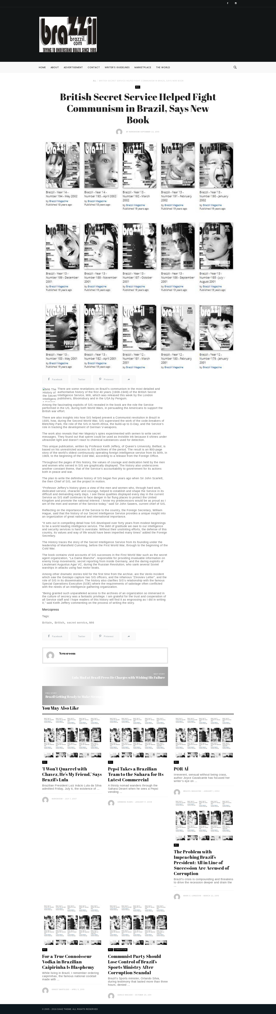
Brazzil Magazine (192, 791)
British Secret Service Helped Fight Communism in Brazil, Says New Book (141, 80)
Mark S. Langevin (192, 896)
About (55, 67)
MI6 (91, 622)
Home (42, 67)
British (59, 622)
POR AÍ (181, 769)
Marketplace (142, 67)
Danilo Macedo (125, 995)
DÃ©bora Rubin (125, 802)
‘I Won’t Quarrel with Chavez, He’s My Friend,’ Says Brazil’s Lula (72, 774)
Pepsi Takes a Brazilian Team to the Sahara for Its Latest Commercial (136, 774)
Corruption (120, 949)
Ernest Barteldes (60, 989)
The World (163, 67)
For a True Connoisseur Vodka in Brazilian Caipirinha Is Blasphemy (68, 961)
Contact (94, 67)
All (94, 80)
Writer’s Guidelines (117, 67)
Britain (47, 622)
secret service (76, 622)
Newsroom (134, 132)
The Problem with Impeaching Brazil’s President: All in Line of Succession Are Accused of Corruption (201, 862)
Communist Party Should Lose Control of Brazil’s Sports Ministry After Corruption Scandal (134, 964)
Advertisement (73, 67)
